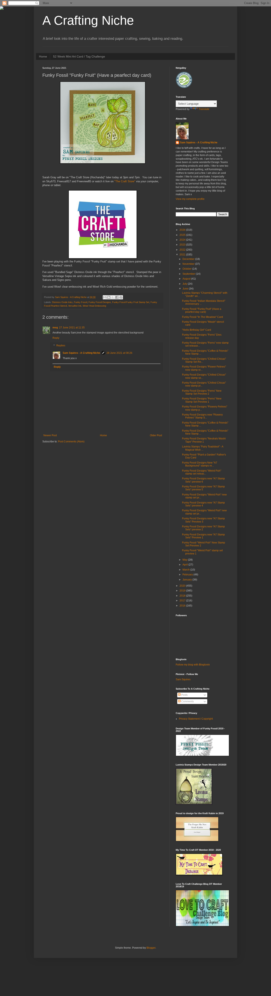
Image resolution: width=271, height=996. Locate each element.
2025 (183, 234)
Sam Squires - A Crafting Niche (81, 352)
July (185, 283)
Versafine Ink (75, 306)
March (186, 569)
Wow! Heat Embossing (94, 306)
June (186, 288)
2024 (183, 239)
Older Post (156, 435)
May (185, 559)
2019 (183, 590)
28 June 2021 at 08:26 (119, 352)
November (189, 263)
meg (55, 327)
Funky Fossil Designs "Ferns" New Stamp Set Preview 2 (201, 392)
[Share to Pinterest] (121, 297)
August (187, 278)
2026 (183, 229)
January (187, 579)
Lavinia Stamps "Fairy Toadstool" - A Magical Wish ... (202, 448)
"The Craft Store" (124, 181)
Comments (187, 701)
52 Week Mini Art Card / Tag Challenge (79, 56)
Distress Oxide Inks (62, 302)
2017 (183, 600)
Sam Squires (183, 679)
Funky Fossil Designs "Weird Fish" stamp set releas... (201, 472)
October (187, 268)
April (185, 564)
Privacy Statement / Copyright (196, 718)
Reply (56, 337)
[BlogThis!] (109, 297)
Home (43, 56)
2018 (183, 595)
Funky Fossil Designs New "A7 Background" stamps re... (199, 464)
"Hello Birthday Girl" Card (196, 329)
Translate (204, 109)
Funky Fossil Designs (99, 302)
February (188, 574)
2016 (183, 605)
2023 (183, 244)
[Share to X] (113, 297)
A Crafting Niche (88, 20)
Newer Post (50, 435)
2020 (183, 585)
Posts (184, 694)
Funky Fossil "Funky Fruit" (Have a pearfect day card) (201, 310)
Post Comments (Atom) (71, 441)
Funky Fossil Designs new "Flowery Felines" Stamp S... (202, 416)
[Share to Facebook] (117, 297)
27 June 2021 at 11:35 (72, 327)
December (189, 259)
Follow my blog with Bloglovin (193, 664)
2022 (183, 249)
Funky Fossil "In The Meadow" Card (202, 317)
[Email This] (105, 297)
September (189, 273)
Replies (60, 345)
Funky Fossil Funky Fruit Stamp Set (130, 302)
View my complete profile (190, 199)
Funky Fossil (80, 302)
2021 (183, 254)
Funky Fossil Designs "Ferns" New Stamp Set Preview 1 (201, 400)
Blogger (151, 947)
